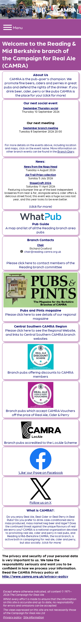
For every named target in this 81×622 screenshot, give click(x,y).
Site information (33, 617)
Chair (40, 244)
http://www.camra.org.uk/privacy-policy (35, 576)
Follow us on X (40, 502)
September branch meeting (40, 127)
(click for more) (40, 206)
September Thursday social (40, 108)
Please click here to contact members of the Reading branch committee (40, 265)
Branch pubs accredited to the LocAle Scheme (40, 442)
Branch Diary (65, 151)
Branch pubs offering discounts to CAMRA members (40, 374)
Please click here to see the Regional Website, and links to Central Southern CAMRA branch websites (40, 332)
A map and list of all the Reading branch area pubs (40, 228)
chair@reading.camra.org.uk (42, 251)
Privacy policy (12, 617)
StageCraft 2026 (40, 182)
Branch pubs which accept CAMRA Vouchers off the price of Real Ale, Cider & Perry (40, 412)
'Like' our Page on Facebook (40, 472)
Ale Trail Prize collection (40, 174)
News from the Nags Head (40, 166)
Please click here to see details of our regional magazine (40, 314)
